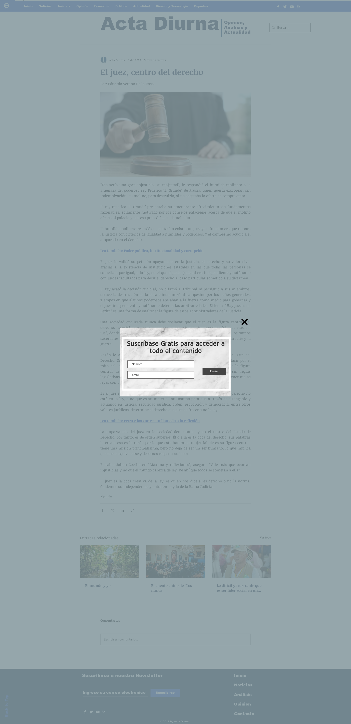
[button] (244, 322)
